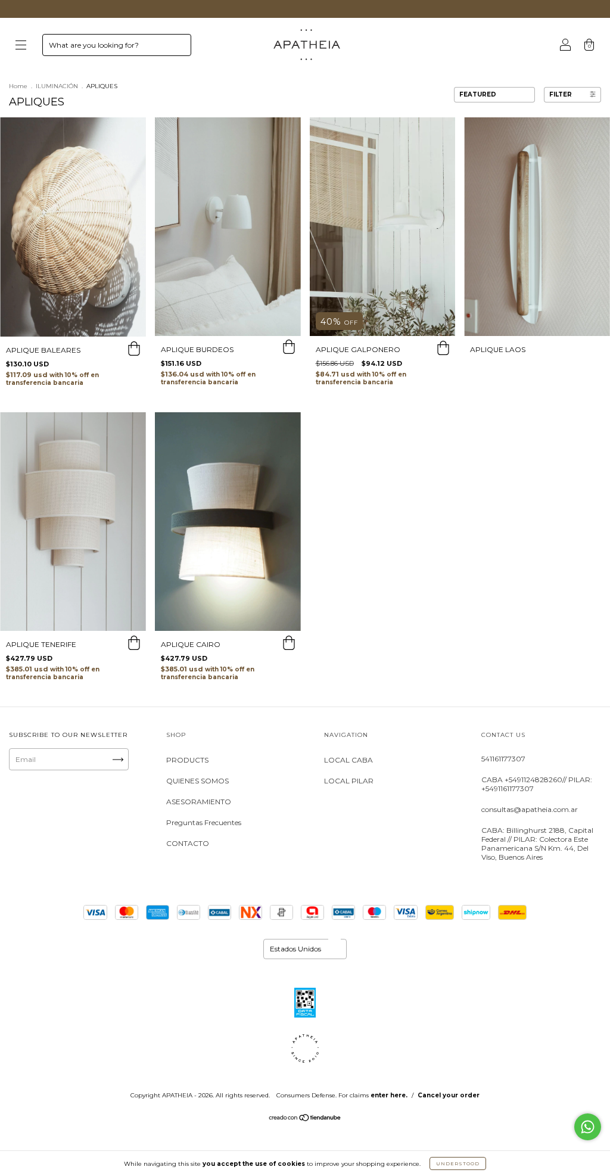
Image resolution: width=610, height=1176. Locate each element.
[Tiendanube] (305, 1119)
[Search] (177, 48)
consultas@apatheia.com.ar (529, 809)
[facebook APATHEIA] (60, 805)
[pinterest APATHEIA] (22, 819)
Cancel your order (449, 1095)
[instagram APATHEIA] (23, 805)
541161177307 (503, 758)
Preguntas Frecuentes (203, 822)
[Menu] (21, 46)
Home (18, 86)
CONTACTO (187, 843)
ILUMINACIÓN (57, 86)
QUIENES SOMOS (197, 780)
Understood (458, 1163)
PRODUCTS (187, 759)
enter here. (389, 1095)
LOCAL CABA (348, 759)
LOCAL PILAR (349, 780)
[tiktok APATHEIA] (96, 805)
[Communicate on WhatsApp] (587, 1126)
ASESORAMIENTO (198, 801)
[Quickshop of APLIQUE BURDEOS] (289, 348)
